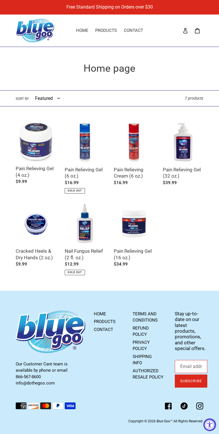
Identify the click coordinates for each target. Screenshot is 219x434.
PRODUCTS (104, 321)
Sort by (22, 99)
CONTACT (103, 329)
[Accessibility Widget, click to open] (209, 424)
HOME (100, 313)
